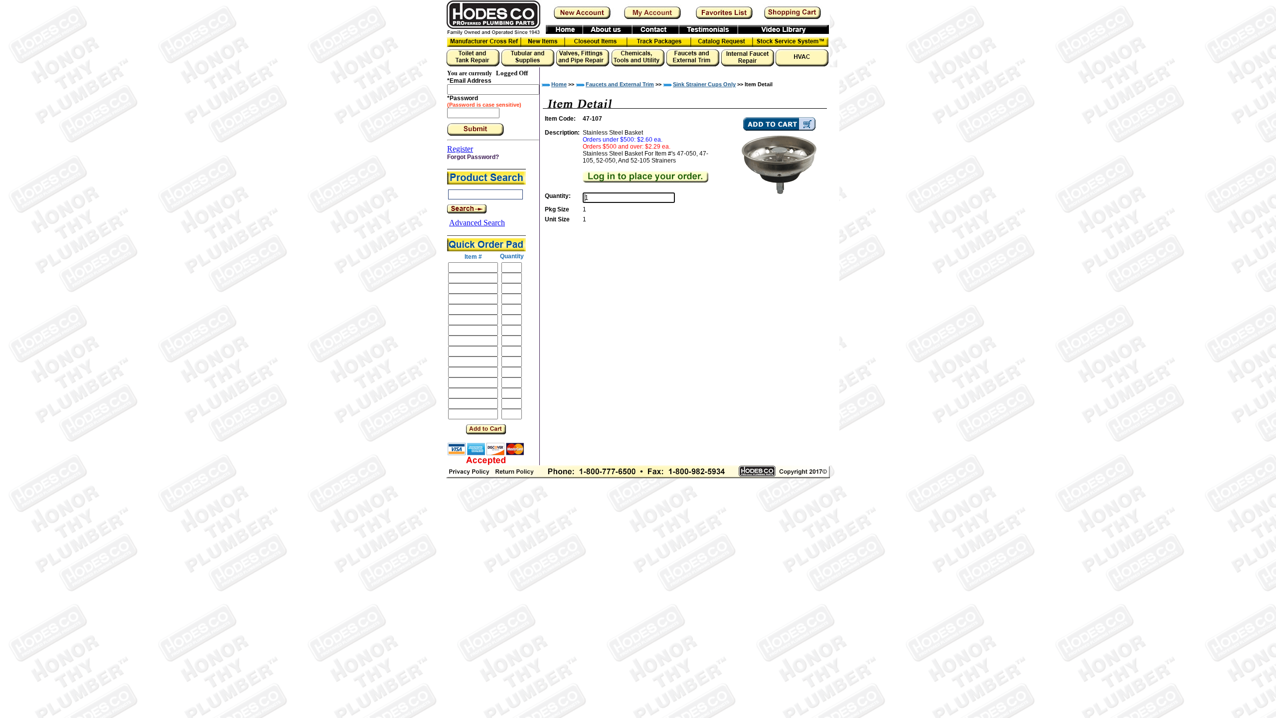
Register (460, 149)
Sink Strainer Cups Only (704, 84)
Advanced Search (477, 222)
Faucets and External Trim (620, 84)
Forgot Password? (473, 157)
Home (559, 84)
